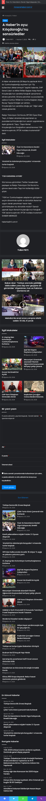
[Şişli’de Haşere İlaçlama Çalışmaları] (34, 341)
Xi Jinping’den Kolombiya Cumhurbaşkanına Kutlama (10, 340)
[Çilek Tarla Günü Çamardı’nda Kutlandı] (8, 515)
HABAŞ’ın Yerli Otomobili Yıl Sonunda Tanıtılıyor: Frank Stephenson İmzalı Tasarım (22, 611)
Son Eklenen (23, 497)
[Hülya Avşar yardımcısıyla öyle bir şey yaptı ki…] (8, 628)
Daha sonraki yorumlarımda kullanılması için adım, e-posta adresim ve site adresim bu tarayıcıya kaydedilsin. (22, 477)
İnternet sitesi (7, 465)
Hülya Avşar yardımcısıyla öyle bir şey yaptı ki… (30, 626)
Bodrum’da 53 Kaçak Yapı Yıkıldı (16, 652)
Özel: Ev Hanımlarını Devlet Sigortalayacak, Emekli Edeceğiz (28, 150)
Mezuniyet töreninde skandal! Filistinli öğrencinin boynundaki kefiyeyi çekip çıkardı (34, 363)
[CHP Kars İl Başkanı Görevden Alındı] (12, 386)
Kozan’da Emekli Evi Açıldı (10, 373)
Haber (14, 16)
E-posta (5, 456)
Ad (3, 447)
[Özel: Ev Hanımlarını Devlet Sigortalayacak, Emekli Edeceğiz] (8, 149)
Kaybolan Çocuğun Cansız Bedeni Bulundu (33, 395)
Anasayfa (7, 16)
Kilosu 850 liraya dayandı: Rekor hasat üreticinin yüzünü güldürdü (19, 678)
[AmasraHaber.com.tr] (23, 7)
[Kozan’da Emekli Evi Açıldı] (12, 364)
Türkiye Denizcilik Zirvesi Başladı (16, 505)
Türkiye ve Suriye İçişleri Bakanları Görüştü (20, 646)
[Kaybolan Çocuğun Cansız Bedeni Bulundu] (34, 386)
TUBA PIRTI (9, 39)
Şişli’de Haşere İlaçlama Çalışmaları (33, 351)
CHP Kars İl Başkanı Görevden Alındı (10, 395)
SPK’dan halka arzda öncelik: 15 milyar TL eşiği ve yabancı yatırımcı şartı (22, 553)
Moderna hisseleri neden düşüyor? (17, 619)
